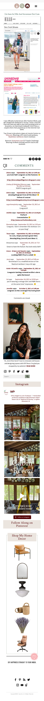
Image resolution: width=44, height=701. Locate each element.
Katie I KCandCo (12, 268)
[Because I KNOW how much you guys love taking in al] (22, 422)
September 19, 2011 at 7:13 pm (30, 243)
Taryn (8, 233)
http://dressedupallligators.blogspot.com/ (23, 180)
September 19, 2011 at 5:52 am (28, 185)
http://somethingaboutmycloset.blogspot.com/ (25, 200)
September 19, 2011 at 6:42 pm (28, 233)
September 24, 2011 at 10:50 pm (26, 279)
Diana (8, 173)
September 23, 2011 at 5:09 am (28, 259)
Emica (8, 193)
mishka (9, 213)
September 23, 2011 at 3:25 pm (30, 269)
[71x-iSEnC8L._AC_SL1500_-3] (22, 651)
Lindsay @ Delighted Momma (16, 184)
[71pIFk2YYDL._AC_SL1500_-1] (22, 560)
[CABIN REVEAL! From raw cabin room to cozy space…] (22, 459)
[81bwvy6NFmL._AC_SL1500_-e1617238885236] (22, 578)
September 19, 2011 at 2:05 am (28, 173)
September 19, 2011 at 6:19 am (28, 193)
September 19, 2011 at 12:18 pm (29, 213)
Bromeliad (10, 224)
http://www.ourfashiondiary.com (23, 220)
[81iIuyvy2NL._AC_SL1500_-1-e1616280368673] (22, 596)
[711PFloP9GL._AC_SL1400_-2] (22, 614)
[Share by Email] (39, 159)
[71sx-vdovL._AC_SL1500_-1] (22, 633)
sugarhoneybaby (12, 204)
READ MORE (30, 366)
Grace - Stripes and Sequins (16, 251)
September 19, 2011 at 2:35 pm (29, 224)
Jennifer (9, 288)
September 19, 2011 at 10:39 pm (28, 252)
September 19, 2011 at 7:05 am (30, 205)
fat (7, 279)
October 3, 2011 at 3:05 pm (29, 288)
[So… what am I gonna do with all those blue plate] (22, 496)
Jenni (8, 259)
